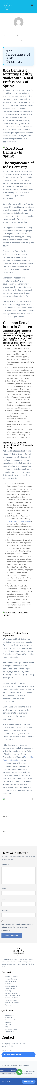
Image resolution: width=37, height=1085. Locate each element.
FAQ (6, 1027)
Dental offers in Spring (10, 38)
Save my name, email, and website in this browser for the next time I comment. (17, 927)
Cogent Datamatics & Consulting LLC (23, 1073)
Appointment (9, 1015)
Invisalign (8, 991)
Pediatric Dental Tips (10, 42)
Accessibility (14, 1065)
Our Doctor (9, 1017)
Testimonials (9, 1031)
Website (4, 910)
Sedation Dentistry (11, 998)
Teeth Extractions (11, 1000)
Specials (8, 1022)
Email (4, 899)
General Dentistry (11, 979)
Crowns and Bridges (12, 1002)
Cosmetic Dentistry (11, 976)
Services (8, 1024)
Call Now (6, 1082)
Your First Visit (10, 1020)
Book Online (28, 1082)
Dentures (8, 984)
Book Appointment (12, 1055)
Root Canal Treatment (25, 45)
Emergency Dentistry (14, 40)
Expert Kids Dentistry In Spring (19, 521)
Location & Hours (11, 1029)
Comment (5, 864)
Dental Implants (10, 981)
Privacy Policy (5, 1065)
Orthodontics (26, 40)
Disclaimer (26, 1065)
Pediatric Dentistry (24, 42)
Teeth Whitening (10, 988)
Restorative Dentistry (10, 45)
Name (4, 888)
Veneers (8, 1005)
